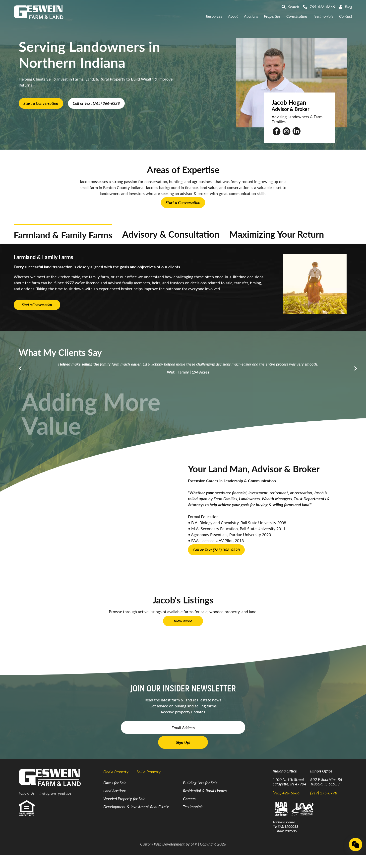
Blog (348, 6)
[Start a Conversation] (355, 844)
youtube (64, 793)
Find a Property (115, 771)
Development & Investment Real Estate (136, 806)
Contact (345, 16)
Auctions (251, 16)
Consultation (296, 16)
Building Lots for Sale (200, 782)
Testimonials (323, 16)
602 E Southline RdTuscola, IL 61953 (326, 781)
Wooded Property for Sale (124, 798)
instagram (48, 793)
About (233, 16)
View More (183, 621)
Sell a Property (148, 771)
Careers (189, 798)
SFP (194, 844)
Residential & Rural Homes (205, 790)
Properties (272, 16)
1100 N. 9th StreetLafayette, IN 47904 (289, 781)
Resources (214, 16)
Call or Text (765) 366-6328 (96, 103)
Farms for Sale (114, 782)
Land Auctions (114, 790)
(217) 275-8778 (323, 793)
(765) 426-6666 (286, 793)
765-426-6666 (322, 6)
